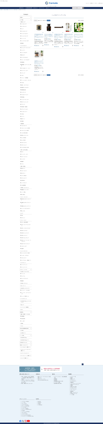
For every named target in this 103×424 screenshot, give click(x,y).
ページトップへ (82, 364)
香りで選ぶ (15, 9)
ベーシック (23, 273)
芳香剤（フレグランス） (9, 9)
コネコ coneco (23, 412)
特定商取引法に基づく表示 (58, 381)
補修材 (22, 161)
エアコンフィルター (24, 109)
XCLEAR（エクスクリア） (25, 288)
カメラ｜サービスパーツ (25, 353)
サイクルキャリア (24, 31)
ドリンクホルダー (24, 52)
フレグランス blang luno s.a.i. (26, 409)
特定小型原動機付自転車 (24, 328)
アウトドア (23, 104)
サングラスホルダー (24, 57)
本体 (22, 215)
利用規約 (55, 378)
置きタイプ (23, 168)
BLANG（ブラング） (24, 283)
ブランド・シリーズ (23, 269)
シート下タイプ (24, 182)
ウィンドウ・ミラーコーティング (26, 293)
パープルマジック (24, 298)
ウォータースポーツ (24, 33)
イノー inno (23, 402)
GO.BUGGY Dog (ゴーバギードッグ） (26, 302)
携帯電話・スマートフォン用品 (26, 65)
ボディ (22, 151)
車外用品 (22, 97)
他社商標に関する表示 (58, 383)
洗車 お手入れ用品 (73, 386)
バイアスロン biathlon (25, 401)
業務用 (22, 43)
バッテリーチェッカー (25, 99)
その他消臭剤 (23, 185)
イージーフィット (24, 264)
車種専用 (22, 123)
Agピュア (22, 304)
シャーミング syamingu (25, 411)
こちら (31, 383)
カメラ (22, 213)
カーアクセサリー (24, 45)
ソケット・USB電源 (24, 77)
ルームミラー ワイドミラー (25, 47)
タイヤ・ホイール (24, 156)
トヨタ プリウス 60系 (25, 130)
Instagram (39, 402)
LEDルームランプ (24, 235)
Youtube (39, 403)
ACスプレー (23, 173)
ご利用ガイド (92, 3)
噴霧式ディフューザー (25, 189)
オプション (23, 217)
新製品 (21, 17)
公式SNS (37, 398)
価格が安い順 (40, 20)
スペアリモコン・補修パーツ (26, 260)
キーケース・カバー (24, 70)
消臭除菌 (22, 316)
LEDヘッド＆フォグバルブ (25, 228)
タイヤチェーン (23, 262)
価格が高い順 (44, 20)
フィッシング (23, 38)
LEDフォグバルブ (24, 230)
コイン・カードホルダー (25, 59)
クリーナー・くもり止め (25, 290)
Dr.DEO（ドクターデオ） (25, 271)
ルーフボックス (24, 26)
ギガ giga (23, 410)
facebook (39, 401)
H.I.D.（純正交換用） (24, 222)
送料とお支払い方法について (24, 374)
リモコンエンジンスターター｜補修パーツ (26, 350)
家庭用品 (21, 312)
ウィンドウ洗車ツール (25, 296)
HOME (1, 9)
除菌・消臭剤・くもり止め (25, 314)
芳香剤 (22, 121)
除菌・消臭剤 (23, 166)
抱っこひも (23, 210)
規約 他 (53, 374)
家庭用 (22, 280)
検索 (83, 8)
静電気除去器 (23, 89)
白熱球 (22, 248)
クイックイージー (24, 267)
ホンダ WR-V (23, 140)
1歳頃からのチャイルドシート (26, 203)
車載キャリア (72, 378)
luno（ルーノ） (23, 285)
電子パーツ (23, 118)
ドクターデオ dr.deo (24, 404)
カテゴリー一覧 (73, 376)
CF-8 (22, 309)
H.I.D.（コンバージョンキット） (26, 225)
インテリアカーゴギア (25, 40)
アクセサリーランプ (24, 94)
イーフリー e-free (24, 413)
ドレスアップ (23, 92)
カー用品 (4, 9)
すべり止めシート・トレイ (25, 68)
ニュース (87, 3)
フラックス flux (24, 403)
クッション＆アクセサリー (25, 208)
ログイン (96, 3)
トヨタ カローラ (24, 125)
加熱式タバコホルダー (25, 87)
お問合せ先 (38, 374)
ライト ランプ (72, 390)
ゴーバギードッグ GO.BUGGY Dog (27, 416)
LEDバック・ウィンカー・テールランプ (26, 241)
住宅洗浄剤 (23, 318)
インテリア (23, 159)
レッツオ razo (23, 407)
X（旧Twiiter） (40, 404)
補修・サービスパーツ (74, 392)
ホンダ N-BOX (23, 137)
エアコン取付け (24, 175)
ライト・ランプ (23, 220)
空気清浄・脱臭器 (24, 106)
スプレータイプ (24, 170)
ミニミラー (23, 50)
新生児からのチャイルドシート (26, 200)
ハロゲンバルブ (24, 246)
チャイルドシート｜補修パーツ (26, 355)
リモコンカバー (24, 257)
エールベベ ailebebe (24, 408)
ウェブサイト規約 (57, 382)
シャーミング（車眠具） (25, 307)
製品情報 (69, 374)
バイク (22, 163)
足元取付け (23, 180)
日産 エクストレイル (24, 135)
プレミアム (23, 276)
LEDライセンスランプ (25, 237)
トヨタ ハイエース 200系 (25, 128)
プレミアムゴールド (24, 278)
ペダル (22, 75)
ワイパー (22, 116)
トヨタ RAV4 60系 (24, 132)
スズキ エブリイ (24, 142)
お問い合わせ (101, 3)
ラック (22, 28)
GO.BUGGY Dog (24, 337)
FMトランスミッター (24, 101)
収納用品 (22, 62)
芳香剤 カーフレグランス (74, 384)
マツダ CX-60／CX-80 (25, 147)
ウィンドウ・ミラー (24, 154)
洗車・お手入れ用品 (24, 149)
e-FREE (22, 330)
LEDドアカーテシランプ (25, 243)
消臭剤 (71, 385)
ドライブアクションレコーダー (75, 383)
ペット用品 (22, 335)
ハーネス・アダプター (25, 255)
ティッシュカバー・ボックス (26, 80)
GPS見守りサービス (23, 342)
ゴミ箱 (22, 82)
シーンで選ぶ (23, 192)
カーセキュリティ (24, 111)
